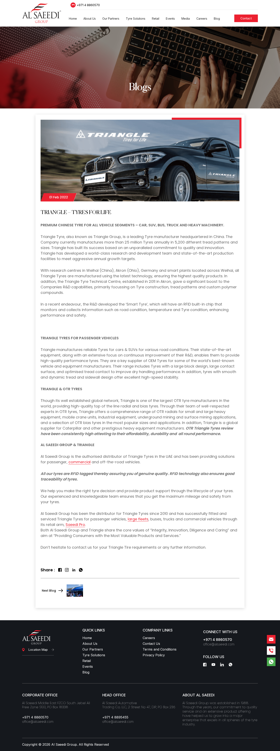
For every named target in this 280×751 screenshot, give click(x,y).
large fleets (138, 519)
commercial (79, 462)
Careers (149, 637)
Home (87, 637)
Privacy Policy (154, 655)
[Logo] (41, 13)
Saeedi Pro (75, 524)
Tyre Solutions (93, 655)
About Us (89, 643)
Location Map (38, 650)
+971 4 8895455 (115, 717)
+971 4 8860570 (88, 5)
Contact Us (151, 643)
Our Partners (92, 649)
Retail (86, 660)
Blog (85, 672)
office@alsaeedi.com (218, 644)
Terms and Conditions (159, 649)
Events (87, 666)
